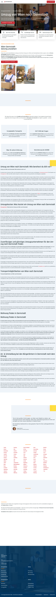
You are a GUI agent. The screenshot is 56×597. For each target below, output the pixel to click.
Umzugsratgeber (38, 594)
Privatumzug (3, 574)
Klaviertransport (4, 585)
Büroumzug (3, 570)
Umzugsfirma (4, 567)
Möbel (39, 193)
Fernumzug (30, 570)
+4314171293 (4, 563)
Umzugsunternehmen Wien (7, 594)
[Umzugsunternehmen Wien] (8, 1)
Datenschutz (52, 594)
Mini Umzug (30, 572)
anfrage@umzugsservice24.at (7, 560)
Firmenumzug (3, 572)
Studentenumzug (4, 576)
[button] (2, 2)
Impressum (46, 594)
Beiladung (3, 583)
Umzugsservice (4, 173)
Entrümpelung (30, 583)
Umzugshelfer (4, 587)
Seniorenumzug (31, 574)
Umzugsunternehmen (43, 172)
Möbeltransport (31, 585)
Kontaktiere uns (41, 266)
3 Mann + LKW (31, 587)
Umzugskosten (4, 207)
